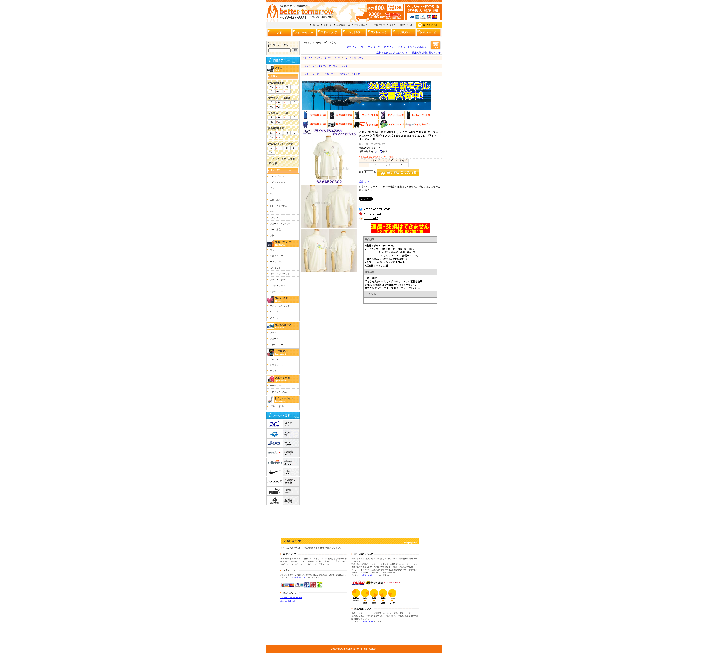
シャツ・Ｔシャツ (333, 58)
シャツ (344, 66)
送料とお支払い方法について (392, 52)
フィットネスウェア (340, 74)
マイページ (374, 47)
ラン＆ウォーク (324, 66)
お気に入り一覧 (355, 47)
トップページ (308, 58)
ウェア (320, 58)
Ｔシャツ (356, 74)
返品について (366, 181)
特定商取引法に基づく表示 (426, 52)
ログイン (389, 47)
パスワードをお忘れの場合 (412, 47)
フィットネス (323, 74)
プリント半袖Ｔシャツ (353, 58)
